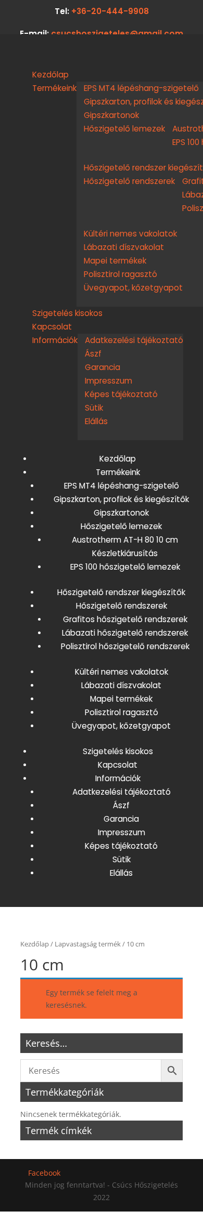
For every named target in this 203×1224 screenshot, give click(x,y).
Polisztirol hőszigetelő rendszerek (125, 646)
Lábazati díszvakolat (124, 247)
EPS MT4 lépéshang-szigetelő (141, 88)
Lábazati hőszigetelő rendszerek (125, 632)
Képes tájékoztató (121, 394)
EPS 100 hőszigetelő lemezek (125, 566)
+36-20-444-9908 (110, 11)
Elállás (96, 421)
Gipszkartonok (111, 115)
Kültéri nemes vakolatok (130, 233)
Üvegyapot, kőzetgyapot (133, 287)
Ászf (93, 353)
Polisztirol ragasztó (120, 274)
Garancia (102, 367)
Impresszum (108, 380)
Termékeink (54, 88)
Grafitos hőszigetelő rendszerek (125, 619)
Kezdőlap (50, 74)
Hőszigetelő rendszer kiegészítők (121, 592)
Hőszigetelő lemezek (124, 128)
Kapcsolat (52, 326)
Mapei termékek (115, 260)
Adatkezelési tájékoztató (134, 340)
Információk (55, 340)
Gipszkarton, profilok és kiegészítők (121, 499)
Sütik (94, 407)
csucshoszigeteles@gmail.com (117, 33)
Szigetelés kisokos (67, 313)
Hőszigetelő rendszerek (129, 181)
